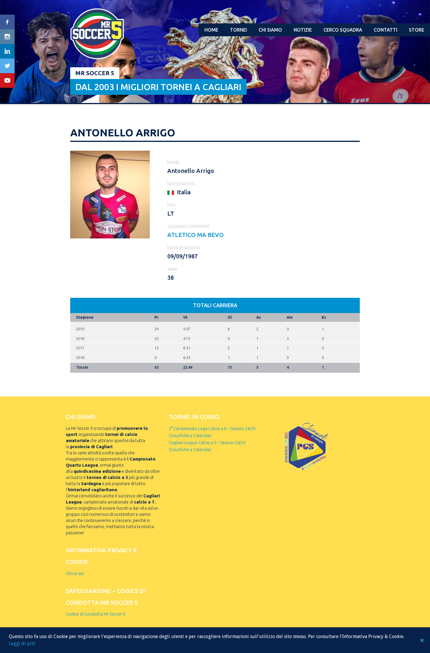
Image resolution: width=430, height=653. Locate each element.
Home (211, 29)
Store (416, 29)
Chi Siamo (270, 29)
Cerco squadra (343, 29)
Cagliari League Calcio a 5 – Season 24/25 (207, 442)
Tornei (238, 29)
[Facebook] (7, 22)
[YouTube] (7, 80)
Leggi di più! (22, 643)
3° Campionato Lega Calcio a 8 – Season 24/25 (212, 428)
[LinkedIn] (7, 51)
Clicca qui (75, 573)
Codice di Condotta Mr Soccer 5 (95, 613)
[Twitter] (7, 66)
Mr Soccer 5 (94, 73)
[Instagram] (7, 36)
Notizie (303, 29)
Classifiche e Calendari (190, 435)
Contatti (385, 29)
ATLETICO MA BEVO (195, 234)
